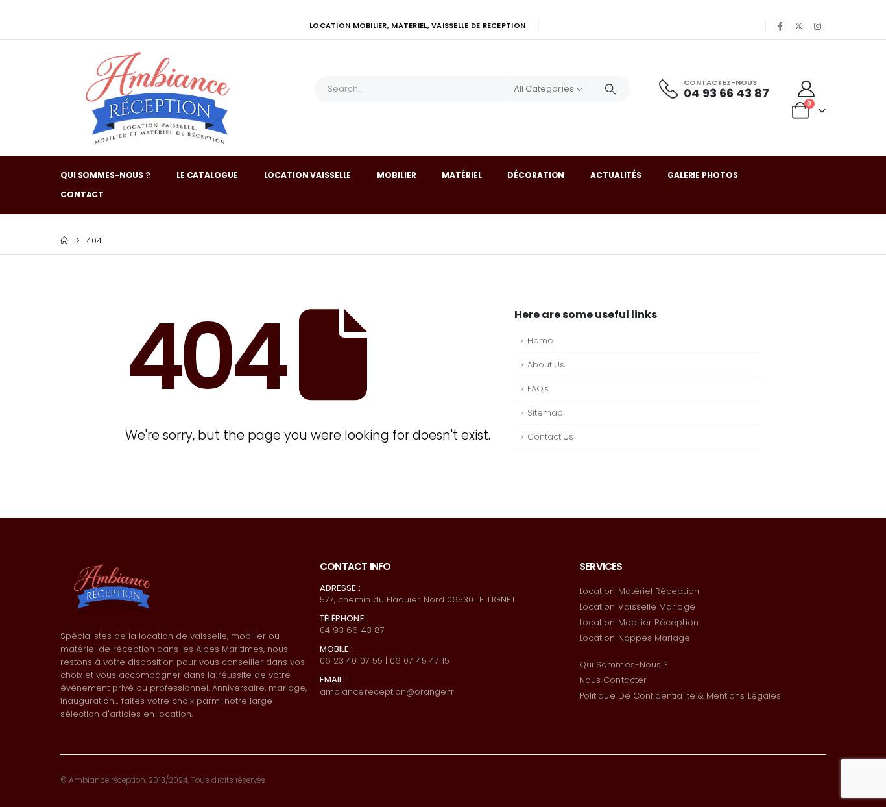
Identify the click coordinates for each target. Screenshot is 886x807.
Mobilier (396, 174)
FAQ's (538, 388)
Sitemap (545, 412)
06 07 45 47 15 (419, 660)
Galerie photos (702, 174)
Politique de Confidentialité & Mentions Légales (680, 695)
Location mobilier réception (639, 622)
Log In (738, 26)
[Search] (610, 89)
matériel (461, 174)
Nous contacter (613, 680)
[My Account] (806, 89)
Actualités (615, 174)
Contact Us (550, 436)
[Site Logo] (157, 98)
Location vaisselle (308, 174)
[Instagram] (817, 26)
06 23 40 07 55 (351, 660)
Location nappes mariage (635, 638)
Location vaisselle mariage (637, 607)
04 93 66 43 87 (352, 630)
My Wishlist (646, 26)
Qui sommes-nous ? (105, 174)
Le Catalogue (207, 174)
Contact (82, 194)
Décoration (535, 174)
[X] (799, 26)
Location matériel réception (639, 591)
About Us (545, 364)
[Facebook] (780, 26)
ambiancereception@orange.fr (387, 692)
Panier (697, 26)
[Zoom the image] (112, 565)
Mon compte (580, 26)
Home (540, 340)
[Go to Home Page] (64, 240)
